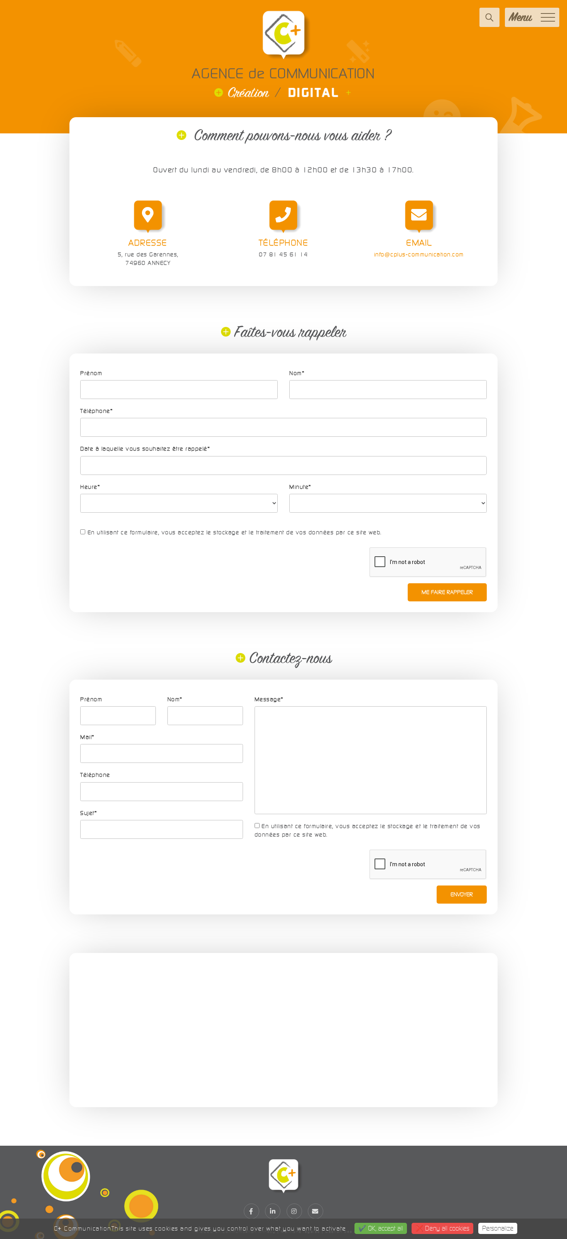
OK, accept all (384, 1228)
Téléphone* (96, 411)
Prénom (91, 373)
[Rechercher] (489, 17)
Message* (269, 699)
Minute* (300, 487)
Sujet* (88, 813)
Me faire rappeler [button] (447, 592)
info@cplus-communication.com (419, 254)
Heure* (90, 487)
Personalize (497, 1228)
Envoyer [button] (462, 894)
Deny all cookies (446, 1228)
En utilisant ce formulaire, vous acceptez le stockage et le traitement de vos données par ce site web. (233, 532)
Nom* (296, 373)
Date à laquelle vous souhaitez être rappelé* (145, 449)
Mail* (87, 737)
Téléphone (95, 775)
